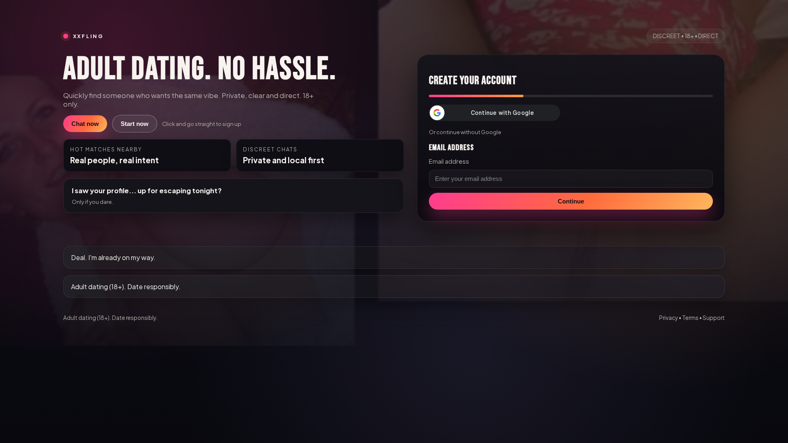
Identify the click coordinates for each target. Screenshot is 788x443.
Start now (135, 123)
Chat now (85, 123)
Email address (449, 161)
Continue (571, 201)
